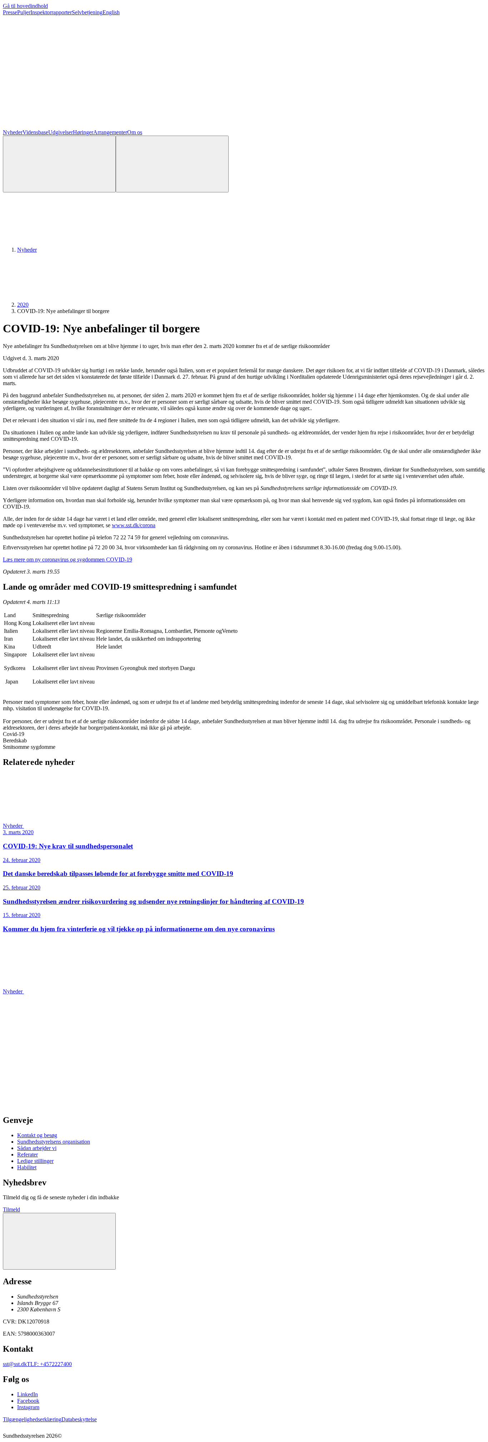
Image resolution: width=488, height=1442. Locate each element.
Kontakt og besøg (37, 1135)
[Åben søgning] (59, 164)
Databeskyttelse (79, 1419)
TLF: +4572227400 (49, 1364)
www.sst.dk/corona (133, 525)
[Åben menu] (172, 164)
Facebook (28, 1401)
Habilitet (26, 1167)
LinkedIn (27, 1394)
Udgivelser (60, 132)
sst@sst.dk (15, 1364)
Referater (27, 1154)
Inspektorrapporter (51, 12)
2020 (23, 305)
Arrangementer (110, 132)
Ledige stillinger (35, 1161)
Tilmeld (11, 1209)
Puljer (23, 12)
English (111, 12)
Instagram (28, 1407)
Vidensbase (35, 132)
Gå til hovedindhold (25, 6)
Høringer (83, 132)
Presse (10, 12)
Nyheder (13, 132)
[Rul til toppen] (59, 1241)
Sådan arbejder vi (36, 1148)
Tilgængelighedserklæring (32, 1419)
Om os (134, 132)
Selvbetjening (87, 12)
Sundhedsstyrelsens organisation (53, 1142)
